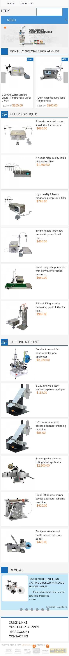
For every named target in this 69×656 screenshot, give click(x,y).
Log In (23, 3)
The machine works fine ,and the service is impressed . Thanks (47, 596)
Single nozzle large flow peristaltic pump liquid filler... (49, 234)
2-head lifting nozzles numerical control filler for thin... (50, 307)
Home (10, 3)
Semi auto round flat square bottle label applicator (47, 353)
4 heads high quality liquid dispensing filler (51, 159)
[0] (34, 649)
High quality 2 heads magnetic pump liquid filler (51, 196)
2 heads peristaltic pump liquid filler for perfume (50, 123)
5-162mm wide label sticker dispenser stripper (50, 387)
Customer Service (24, 627)
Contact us (18, 636)
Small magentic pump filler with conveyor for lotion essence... (51, 271)
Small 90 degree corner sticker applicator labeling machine (50, 498)
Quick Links (18, 622)
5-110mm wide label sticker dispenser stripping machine (51, 426)
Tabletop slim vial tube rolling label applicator (48, 460)
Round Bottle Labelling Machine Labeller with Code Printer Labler (46, 583)
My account (19, 631)
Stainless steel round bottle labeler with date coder (49, 535)
